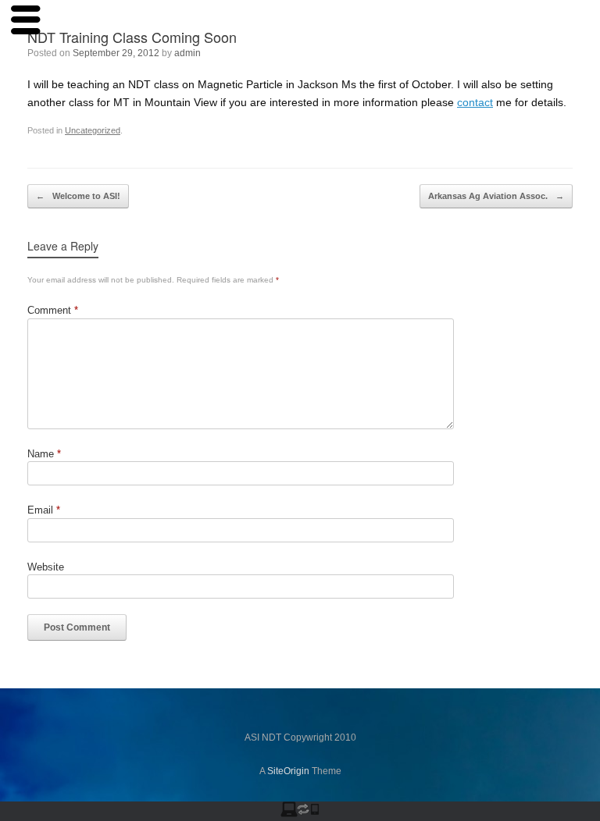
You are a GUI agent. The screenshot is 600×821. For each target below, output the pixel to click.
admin (187, 53)
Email (43, 510)
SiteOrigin (288, 771)
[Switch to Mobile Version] (300, 813)
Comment (52, 310)
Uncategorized (92, 130)
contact (475, 102)
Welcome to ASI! (78, 196)
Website (45, 567)
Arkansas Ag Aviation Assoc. (496, 196)
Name (44, 454)
